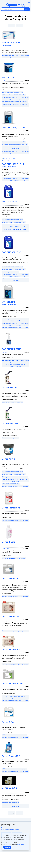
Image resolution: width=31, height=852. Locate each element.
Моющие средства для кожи (10, 438)
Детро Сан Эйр (10, 787)
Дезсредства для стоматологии (11, 483)
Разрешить (7, 847)
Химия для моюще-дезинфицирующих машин (15, 327)
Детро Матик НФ (11, 649)
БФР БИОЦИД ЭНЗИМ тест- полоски (13, 165)
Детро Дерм (8, 541)
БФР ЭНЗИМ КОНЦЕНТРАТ (9, 303)
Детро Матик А (10, 578)
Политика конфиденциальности (10, 828)
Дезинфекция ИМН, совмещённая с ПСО (13, 95)
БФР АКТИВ (8, 77)
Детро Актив (8, 458)
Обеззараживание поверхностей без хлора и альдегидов (15, 105)
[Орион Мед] (15, 5)
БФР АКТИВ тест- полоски (11, 43)
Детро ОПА (8, 721)
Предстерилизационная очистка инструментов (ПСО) (15, 320)
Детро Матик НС (10, 616)
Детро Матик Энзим (13, 683)
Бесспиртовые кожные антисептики (12, 402)
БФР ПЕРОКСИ (9, 201)
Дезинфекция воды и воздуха (10, 272)
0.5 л (3, 759)
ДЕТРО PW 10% (10, 387)
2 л (2, 132)
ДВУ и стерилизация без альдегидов (12, 92)
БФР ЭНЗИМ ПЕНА (11, 349)
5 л (2, 130)
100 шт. (4, 48)
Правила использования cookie (10, 829)
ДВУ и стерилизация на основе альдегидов (14, 735)
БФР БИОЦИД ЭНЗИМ (13, 127)
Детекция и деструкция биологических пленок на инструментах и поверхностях (15, 56)
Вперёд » (19, 26)
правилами (20, 844)
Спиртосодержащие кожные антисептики (14, 558)
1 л (2, 390)
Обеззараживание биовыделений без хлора (14, 101)
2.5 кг (3, 80)
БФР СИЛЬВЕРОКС (11, 252)
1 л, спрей (4, 352)
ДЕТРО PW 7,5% (10, 423)
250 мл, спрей (5, 548)
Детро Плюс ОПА (11, 756)
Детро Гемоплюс (11, 507)
